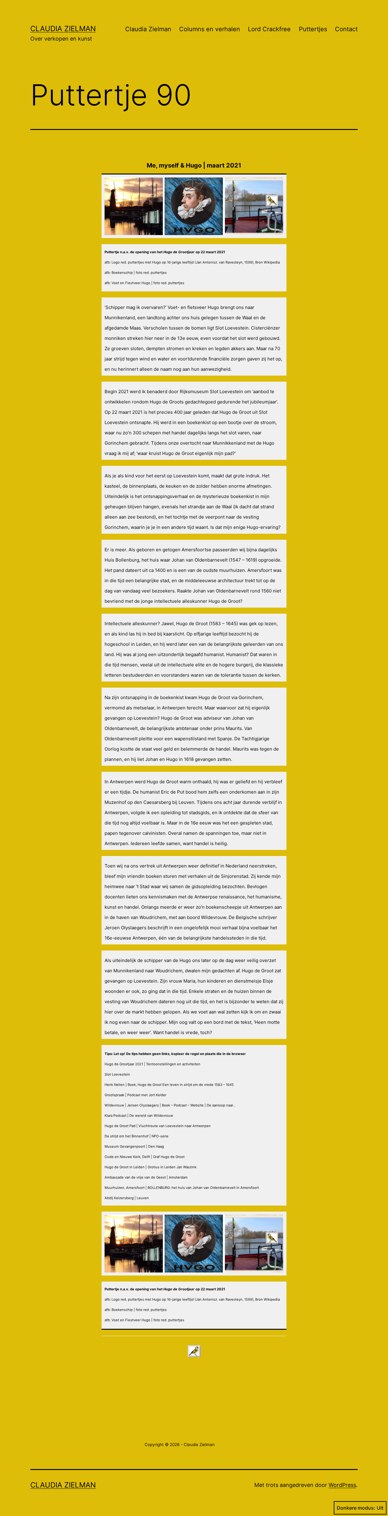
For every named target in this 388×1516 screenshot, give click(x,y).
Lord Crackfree (269, 29)
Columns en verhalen (209, 29)
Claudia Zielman (63, 28)
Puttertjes (313, 29)
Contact (346, 29)
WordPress (342, 1485)
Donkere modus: (356, 1508)
